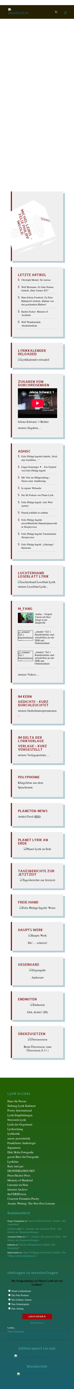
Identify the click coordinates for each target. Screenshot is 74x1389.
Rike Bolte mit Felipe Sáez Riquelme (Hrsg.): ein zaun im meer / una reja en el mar (35, 67)
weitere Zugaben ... (29, 428)
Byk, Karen (21, 84)
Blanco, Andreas (25, 80)
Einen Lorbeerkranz (21, 1291)
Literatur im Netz (17, 1185)
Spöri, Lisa (43, 105)
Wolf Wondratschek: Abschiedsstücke (31, 323)
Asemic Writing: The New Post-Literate (31, 1203)
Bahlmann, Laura (37, 77)
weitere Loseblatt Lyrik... (33, 587)
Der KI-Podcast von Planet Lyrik (37, 495)
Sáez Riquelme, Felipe (29, 101)
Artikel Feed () (29, 816)
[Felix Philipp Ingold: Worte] (37, 908)
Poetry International (19, 1110)
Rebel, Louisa (23, 94)
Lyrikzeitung (15, 1129)
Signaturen (14, 1148)
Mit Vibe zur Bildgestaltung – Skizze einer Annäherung (35, 479)
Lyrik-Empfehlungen (20, 1115)
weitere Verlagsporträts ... (33, 755)
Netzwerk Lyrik (16, 1120)
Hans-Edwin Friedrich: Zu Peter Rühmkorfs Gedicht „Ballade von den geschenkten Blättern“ (37, 301)
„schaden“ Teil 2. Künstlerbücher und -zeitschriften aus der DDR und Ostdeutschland (45, 637)
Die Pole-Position (20, 1295)
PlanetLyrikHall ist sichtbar (34, 512)
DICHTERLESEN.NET (21, 1171)
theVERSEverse (16, 1194)
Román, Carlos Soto (30, 98)
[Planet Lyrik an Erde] (37, 849)
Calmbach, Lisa (39, 84)
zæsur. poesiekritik (18, 1138)
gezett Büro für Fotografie (23, 1157)
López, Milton (40, 91)
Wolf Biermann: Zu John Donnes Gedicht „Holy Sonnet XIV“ (37, 288)
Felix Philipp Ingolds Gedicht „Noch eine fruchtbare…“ (39, 458)
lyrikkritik (13, 1134)
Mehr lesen (15, 121)
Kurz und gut (15, 1166)
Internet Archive (17, 1189)
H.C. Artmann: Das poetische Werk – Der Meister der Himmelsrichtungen (34, 1230)
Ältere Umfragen (15, 1331)
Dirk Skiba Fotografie (20, 1152)
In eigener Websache (31, 488)
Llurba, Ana (22, 91)
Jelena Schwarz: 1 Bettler (33, 422)
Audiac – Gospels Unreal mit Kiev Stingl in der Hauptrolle (43, 618)
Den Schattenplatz (20, 1304)
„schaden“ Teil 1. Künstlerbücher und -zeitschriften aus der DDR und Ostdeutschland (45, 658)
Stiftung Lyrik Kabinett (21, 1106)
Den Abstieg (18, 1308)
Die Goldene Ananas (21, 1299)
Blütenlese (43, 80)
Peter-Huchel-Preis (18, 1175)
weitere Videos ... (28, 674)
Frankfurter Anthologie (21, 1143)
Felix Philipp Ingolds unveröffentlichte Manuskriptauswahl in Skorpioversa (39, 523)
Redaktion (18, 77)
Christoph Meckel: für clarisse (36, 279)
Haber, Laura (45, 87)
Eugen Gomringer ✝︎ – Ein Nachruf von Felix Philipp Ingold (38, 468)
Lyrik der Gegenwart (19, 1124)
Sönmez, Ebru (26, 105)
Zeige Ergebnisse (37, 1322)
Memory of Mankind (20, 1180)
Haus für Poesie (17, 1101)
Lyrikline (13, 1162)
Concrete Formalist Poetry (23, 1199)
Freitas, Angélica (25, 87)
